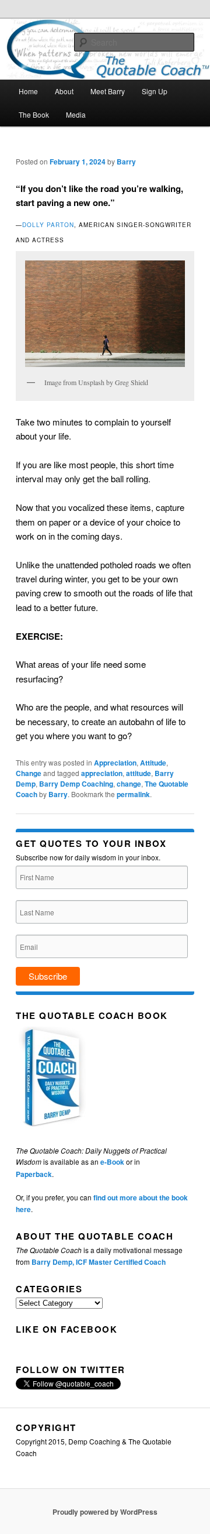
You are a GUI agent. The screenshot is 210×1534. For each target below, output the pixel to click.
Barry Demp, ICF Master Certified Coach (99, 1262)
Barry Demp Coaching (76, 783)
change (129, 783)
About (64, 91)
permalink (133, 794)
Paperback (34, 1174)
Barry (126, 161)
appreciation (102, 773)
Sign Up (154, 91)
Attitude (153, 762)
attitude (138, 773)
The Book (34, 114)
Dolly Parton (48, 225)
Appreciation (115, 762)
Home (28, 91)
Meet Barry (107, 91)
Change (28, 773)
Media (76, 114)
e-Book (112, 1161)
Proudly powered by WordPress (105, 1511)
